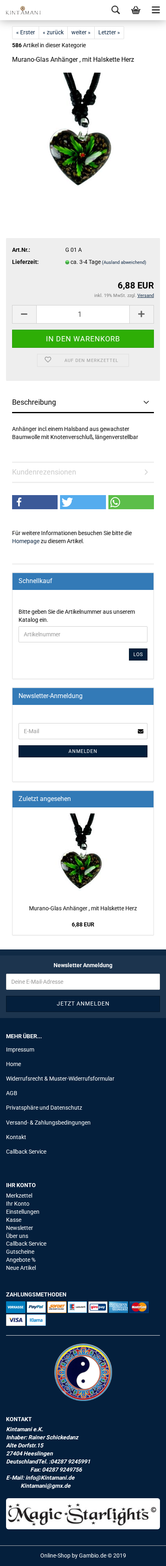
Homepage (25, 541)
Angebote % (20, 1260)
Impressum (20, 1049)
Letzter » (109, 32)
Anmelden (83, 751)
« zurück (53, 32)
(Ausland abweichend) (124, 262)
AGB (11, 1093)
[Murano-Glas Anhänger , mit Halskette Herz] (83, 133)
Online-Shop (55, 1555)
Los (138, 654)
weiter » (81, 32)
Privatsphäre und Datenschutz (44, 1107)
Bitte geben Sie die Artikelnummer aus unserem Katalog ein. (77, 615)
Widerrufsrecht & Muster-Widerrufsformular (60, 1078)
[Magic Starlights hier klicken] (83, 1513)
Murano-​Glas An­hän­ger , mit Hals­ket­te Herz (83, 908)
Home (13, 1064)
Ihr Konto (17, 1203)
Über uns (17, 1236)
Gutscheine (20, 1251)
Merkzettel (19, 1195)
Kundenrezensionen (44, 472)
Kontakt (16, 1137)
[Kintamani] (20, 10)
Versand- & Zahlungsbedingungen (48, 1122)
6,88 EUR (83, 924)
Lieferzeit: (25, 262)
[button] (35, 502)
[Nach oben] (144, 1554)
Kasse (13, 1220)
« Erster (25, 32)
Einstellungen (22, 1211)
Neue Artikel (21, 1268)
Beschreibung (34, 402)
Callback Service (26, 1151)
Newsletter (19, 1228)
